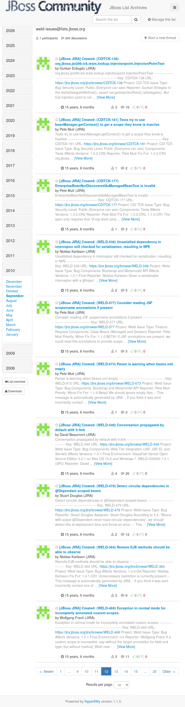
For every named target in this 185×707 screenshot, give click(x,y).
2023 (10, 75)
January (12, 334)
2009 (10, 353)
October (12, 290)
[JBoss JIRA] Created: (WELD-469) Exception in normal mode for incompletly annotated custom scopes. (110, 610)
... (69, 671)
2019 (10, 135)
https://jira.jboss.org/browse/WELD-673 (111, 383)
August (11, 300)
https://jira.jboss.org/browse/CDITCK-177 (86, 204)
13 (116, 671)
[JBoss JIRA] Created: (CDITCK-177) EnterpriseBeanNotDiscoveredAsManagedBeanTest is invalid (105, 183)
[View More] (106, 97)
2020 (10, 120)
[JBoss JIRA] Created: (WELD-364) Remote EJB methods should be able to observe (112, 549)
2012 (10, 240)
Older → (169, 671)
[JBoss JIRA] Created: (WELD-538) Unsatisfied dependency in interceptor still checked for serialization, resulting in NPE (108, 244)
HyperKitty (92, 701)
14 (126, 671)
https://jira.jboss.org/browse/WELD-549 (129, 444)
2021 (10, 105)
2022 (10, 90)
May (9, 315)
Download (14, 391)
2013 (10, 225)
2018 (10, 150)
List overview (16, 381)
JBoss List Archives (128, 7)
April (9, 319)
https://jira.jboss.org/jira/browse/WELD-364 (132, 566)
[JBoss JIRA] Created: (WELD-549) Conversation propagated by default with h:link (109, 427)
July (9, 305)
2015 (10, 195)
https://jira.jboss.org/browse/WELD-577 (85, 326)
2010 (10, 270)
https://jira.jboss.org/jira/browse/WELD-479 (87, 509)
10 (86, 671)
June (9, 310)
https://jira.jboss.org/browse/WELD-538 (119, 265)
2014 (10, 210)
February (13, 329)
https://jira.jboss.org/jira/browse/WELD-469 (87, 632)
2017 (10, 165)
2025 (10, 45)
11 (96, 671)
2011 (10, 255)
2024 (10, 60)
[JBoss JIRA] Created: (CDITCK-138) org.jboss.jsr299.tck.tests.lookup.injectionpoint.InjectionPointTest (110, 61)
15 (136, 671)
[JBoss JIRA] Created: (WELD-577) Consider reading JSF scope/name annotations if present (103, 305)
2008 (10, 368)
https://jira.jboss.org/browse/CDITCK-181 (115, 143)
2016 (10, 180)
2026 (10, 30)
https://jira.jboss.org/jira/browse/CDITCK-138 (89, 82)
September (15, 295)
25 (155, 671)
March (11, 324)
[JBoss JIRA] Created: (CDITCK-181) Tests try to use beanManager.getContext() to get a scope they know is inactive (107, 122)
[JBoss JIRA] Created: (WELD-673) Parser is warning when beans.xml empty (114, 366)
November (14, 286)
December (14, 281)
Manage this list (163, 19)
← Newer (47, 671)
